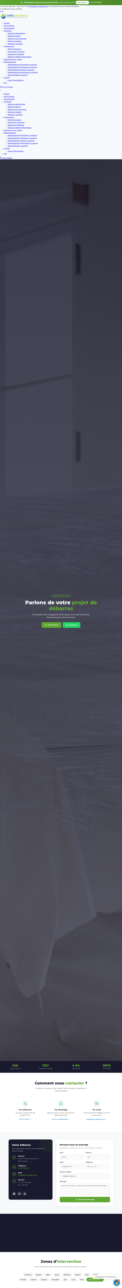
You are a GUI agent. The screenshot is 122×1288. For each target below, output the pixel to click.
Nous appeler (7, 158)
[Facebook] (1, 12)
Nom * (62, 1152)
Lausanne (28, 1275)
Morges (38, 1275)
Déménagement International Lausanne (23, 72)
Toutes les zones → (95, 1279)
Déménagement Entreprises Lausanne (22, 67)
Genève (33, 1279)
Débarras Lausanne (15, 44)
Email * (62, 1162)
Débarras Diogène (14, 41)
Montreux (67, 1275)
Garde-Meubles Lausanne (18, 75)
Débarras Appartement (16, 33)
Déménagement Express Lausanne (21, 70)
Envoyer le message (86, 1199)
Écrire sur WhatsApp (60, 1119)
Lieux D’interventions (16, 80)
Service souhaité (65, 1172)
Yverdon (23, 1279)
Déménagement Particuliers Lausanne (22, 65)
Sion (65, 1279)
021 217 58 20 (97, 2)
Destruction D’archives (16, 52)
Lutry (73, 1279)
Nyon (48, 1275)
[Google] (25, 1194)
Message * (63, 1181)
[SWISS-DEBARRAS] (14, 19)
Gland (95, 1275)
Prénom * (89, 1152)
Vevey (57, 1275)
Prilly (81, 1279)
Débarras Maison (14, 36)
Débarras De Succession (17, 39)
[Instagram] (2, 12)
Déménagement (10, 62)
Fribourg (44, 1279)
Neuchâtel (55, 1279)
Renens (77, 1275)
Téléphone (89, 1162)
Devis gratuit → (82, 2)
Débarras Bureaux (14, 49)
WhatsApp (73, 625)
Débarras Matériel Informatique (19, 57)
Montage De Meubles (16, 54)
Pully (86, 1275)
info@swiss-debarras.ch (38, 6)
